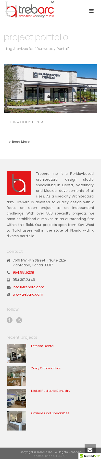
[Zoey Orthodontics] (16, 376)
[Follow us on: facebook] (10, 320)
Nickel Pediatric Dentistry (50, 391)
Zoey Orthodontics (46, 368)
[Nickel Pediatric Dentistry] (16, 398)
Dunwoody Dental (27, 122)
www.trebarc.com (28, 294)
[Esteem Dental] (16, 353)
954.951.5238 (23, 272)
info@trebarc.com (28, 287)
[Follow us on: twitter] (19, 320)
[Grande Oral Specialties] (16, 421)
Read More (21, 142)
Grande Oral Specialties (50, 413)
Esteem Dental (42, 346)
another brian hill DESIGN (50, 456)
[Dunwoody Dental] (50, 88)
